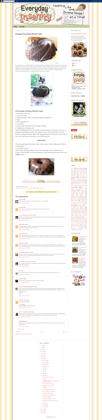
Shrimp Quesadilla (83, 236)
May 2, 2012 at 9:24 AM (24, 326)
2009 (42, 412)
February (44, 404)
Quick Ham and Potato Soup (48, 389)
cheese (85, 183)
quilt (81, 217)
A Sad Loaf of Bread (46, 396)
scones (72, 222)
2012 (42, 358)
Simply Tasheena (23, 300)
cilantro (72, 188)
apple (72, 171)
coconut (81, 188)
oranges (37, 187)
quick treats (74, 217)
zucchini (78, 229)
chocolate (27, 187)
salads (74, 219)
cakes (23, 187)
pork (81, 214)
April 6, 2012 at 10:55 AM (24, 229)
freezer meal (74, 199)
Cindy (75, 65)
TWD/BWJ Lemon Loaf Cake (48, 385)
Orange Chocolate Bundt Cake (49, 395)
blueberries (73, 175)
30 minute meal (76, 168)
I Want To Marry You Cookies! (48, 391)
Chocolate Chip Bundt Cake (48, 398)
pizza (72, 214)
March (43, 403)
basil (72, 174)
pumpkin (76, 215)
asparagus (83, 171)
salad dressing (84, 218)
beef (84, 174)
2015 (42, 353)
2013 (42, 357)
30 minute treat (74, 170)
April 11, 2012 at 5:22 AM (24, 307)
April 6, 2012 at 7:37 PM (24, 266)
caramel (75, 183)
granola (82, 200)
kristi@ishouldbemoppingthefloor (26, 286)
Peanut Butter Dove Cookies (78, 33)
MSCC (74, 207)
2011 (42, 409)
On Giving (44, 379)
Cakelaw (21, 199)
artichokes (78, 171)
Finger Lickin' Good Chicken (48, 377)
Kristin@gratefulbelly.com (25, 252)
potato (85, 214)
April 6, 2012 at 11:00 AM (24, 238)
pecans (79, 212)
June (43, 371)
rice (72, 218)
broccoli (76, 179)
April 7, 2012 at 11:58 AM (24, 282)
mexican (80, 205)
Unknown (21, 207)
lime (72, 203)
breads (73, 177)
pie (84, 212)
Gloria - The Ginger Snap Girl (25, 311)
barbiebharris (22, 224)
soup (78, 225)
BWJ (80, 182)
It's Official (44, 387)
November (44, 362)
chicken (82, 185)
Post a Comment (20, 329)
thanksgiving (73, 228)
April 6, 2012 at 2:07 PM (24, 257)
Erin (20, 270)
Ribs (85, 217)
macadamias (79, 203)
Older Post (65, 331)
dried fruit (75, 197)
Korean (78, 202)
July (43, 369)
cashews (80, 183)
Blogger (53, 417)
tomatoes (81, 228)
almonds (82, 170)
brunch (20, 187)
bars (83, 172)
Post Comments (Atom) (26, 334)
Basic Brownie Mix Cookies (48, 383)
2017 (42, 349)
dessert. (30, 187)
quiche (83, 215)
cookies (73, 190)
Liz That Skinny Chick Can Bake (26, 215)
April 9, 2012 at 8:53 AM (24, 295)
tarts (84, 226)
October (44, 364)
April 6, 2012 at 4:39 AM (24, 220)
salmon (81, 219)
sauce (82, 221)
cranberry (73, 192)
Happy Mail (73, 202)
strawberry (84, 225)
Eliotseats (21, 278)
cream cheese (81, 192)
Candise (75, 63)
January (44, 406)
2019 (42, 345)
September (44, 366)
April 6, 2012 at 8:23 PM (24, 274)
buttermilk (73, 182)
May (43, 373)
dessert (73, 195)
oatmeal (82, 208)
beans (78, 174)
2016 (42, 351)
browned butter (83, 179)
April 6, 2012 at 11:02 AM (24, 248)
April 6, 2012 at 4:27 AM (24, 210)
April (43, 375)
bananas (78, 172)
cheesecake (75, 185)
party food (42, 187)
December (44, 360)
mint (86, 205)
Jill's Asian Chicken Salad (47, 393)
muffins (82, 207)
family (82, 197)
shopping (81, 224)
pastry (79, 211)
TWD (72, 229)
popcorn (76, 214)
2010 (42, 411)
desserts (85, 196)
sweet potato (75, 226)
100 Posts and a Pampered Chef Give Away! (82, 259)
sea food (78, 222)
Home (15, 26)
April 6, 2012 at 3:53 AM (24, 203)
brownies (73, 181)
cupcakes (81, 193)
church (84, 187)
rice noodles (76, 218)
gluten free (74, 200)
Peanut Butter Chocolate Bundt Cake (50, 400)
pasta (72, 211)
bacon (72, 172)
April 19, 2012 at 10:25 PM (24, 317)
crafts (82, 190)
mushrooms (73, 208)
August (44, 368)
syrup (80, 226)
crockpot (73, 193)
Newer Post (18, 331)
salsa (86, 219)
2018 (42, 347)
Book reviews (82, 175)
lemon (82, 202)
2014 (42, 355)
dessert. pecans (75, 196)
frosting (34, 187)
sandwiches (76, 221)
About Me (22, 26)
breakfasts (83, 177)
